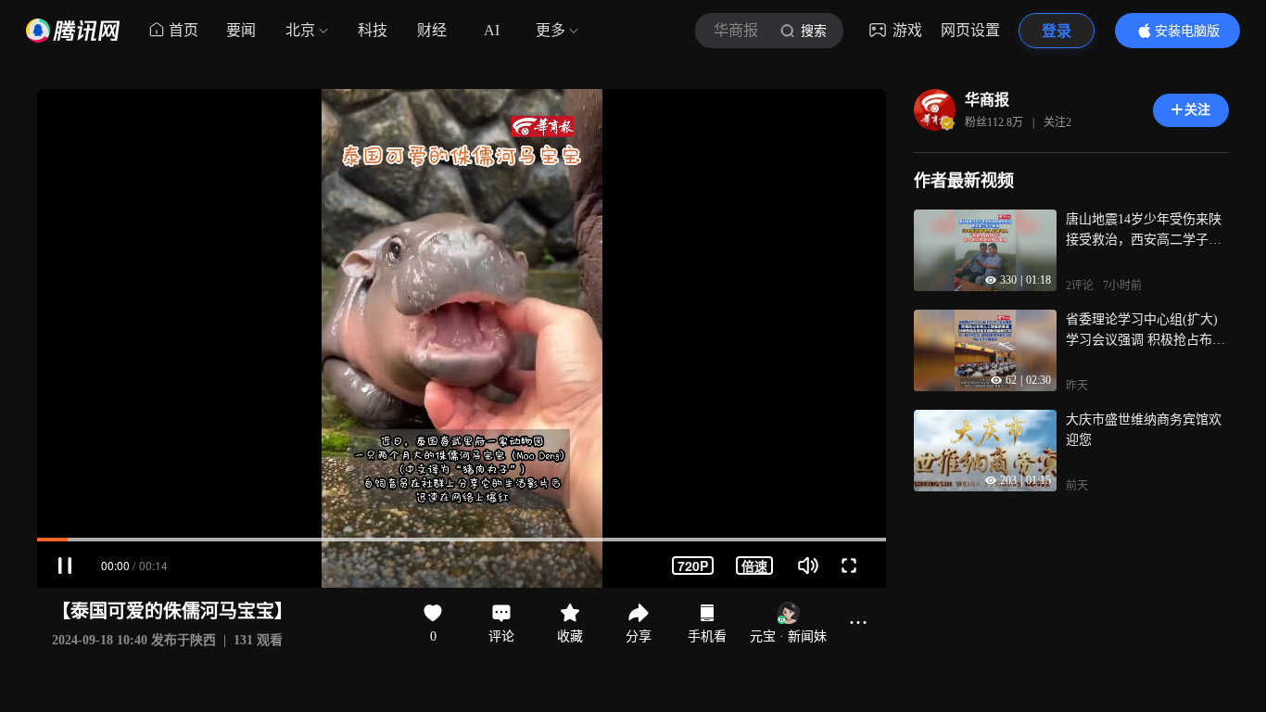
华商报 (987, 100)
